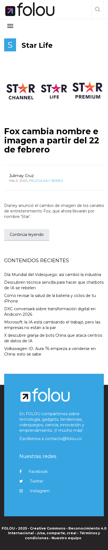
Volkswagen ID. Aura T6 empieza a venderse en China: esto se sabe (50, 351)
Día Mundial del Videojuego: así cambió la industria (52, 274)
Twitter (36, 481)
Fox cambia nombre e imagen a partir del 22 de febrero (51, 140)
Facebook (38, 471)
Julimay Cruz (21, 175)
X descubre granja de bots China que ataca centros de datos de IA (53, 338)
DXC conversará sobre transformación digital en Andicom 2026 (50, 311)
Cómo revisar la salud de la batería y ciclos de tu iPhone (50, 298)
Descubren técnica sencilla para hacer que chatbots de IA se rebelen (54, 285)
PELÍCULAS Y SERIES (46, 180)
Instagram (40, 490)
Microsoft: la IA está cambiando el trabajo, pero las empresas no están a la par (52, 325)
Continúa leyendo (27, 234)
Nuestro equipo (66, 538)
